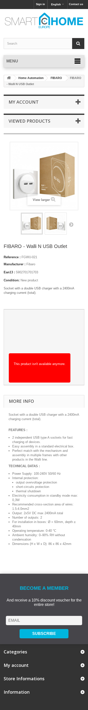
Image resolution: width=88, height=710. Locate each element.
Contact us (76, 4)
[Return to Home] (8, 78)
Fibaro (30, 264)
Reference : (12, 257)
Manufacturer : (14, 264)
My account (24, 102)
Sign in (40, 4)
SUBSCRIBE (44, 633)
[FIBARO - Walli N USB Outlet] (32, 223)
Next (71, 224)
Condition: (12, 280)
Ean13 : (9, 272)
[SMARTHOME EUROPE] (44, 20)
